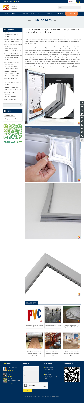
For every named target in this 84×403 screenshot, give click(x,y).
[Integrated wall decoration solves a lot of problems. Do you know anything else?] (53, 341)
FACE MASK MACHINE (11, 99)
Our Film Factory (9, 115)
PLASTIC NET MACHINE (12, 87)
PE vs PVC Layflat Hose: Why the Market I (14, 380)
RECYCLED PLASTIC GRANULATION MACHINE (13, 49)
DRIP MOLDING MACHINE (13, 89)
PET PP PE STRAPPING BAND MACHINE (13, 45)
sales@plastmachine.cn (21, 1)
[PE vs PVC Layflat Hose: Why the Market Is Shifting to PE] (5, 382)
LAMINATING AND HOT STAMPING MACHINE (12, 74)
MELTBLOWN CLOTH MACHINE (11, 93)
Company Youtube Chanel (12, 118)
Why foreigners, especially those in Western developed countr (71, 353)
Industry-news (42, 20)
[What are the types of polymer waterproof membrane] (53, 314)
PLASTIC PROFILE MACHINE (13, 39)
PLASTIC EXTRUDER (11, 71)
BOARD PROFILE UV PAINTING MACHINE (11, 79)
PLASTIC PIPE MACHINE (12, 42)
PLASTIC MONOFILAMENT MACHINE (13, 83)
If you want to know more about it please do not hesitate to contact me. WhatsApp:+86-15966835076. (51, 67)
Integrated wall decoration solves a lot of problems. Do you (53, 353)
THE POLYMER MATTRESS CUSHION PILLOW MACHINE (13, 54)
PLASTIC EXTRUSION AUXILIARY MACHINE (11, 67)
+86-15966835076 (8, 1)
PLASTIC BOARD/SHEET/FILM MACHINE (11, 34)
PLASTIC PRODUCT (10, 97)
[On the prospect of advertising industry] (34, 314)
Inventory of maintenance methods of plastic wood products (34, 353)
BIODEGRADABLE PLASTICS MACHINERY (13, 63)
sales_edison (48, 374)
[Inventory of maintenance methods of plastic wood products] (34, 341)
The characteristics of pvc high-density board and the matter (71, 327)
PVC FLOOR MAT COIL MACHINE (11, 58)
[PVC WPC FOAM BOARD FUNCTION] (5, 370)
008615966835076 (49, 367)
